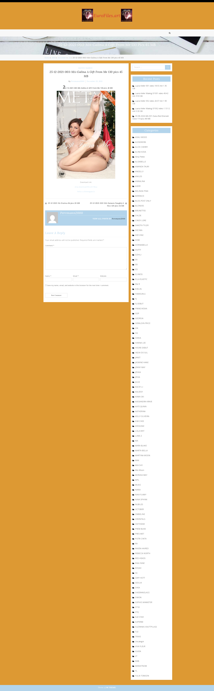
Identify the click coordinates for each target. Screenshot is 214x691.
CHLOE (138, 215)
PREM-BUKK (140, 529)
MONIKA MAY (141, 475)
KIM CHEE (139, 421)
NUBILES (139, 504)
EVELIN (138, 289)
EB (136, 264)
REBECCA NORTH (142, 553)
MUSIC (138, 485)
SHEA (137, 587)
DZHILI (138, 254)
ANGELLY (139, 171)
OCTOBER (139, 509)
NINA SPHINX (141, 499)
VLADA (138, 651)
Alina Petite (140, 157)
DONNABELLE (141, 245)
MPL (137, 480)
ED (136, 269)
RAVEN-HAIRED (85, 68)
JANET (138, 357)
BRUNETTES (140, 210)
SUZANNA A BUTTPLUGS (146, 627)
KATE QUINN (140, 406)
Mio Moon (139, 470)
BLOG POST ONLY (143, 201)
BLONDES (139, 206)
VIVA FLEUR (140, 646)
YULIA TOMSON (142, 676)
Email (76, 276)
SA (136, 573)
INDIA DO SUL (141, 352)
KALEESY (139, 392)
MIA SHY (139, 465)
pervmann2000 (77, 81)
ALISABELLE (140, 161)
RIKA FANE (140, 563)
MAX (137, 460)
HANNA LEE (140, 343)
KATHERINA (140, 411)
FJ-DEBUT (139, 303)
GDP (137, 313)
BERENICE (139, 196)
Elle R (137, 284)
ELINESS (139, 274)
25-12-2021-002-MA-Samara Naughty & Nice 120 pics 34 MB (107, 204)
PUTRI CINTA (141, 538)
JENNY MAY (140, 367)
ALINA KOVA (140, 152)
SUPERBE (139, 622)
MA (136, 441)
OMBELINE (140, 514)
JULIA (137, 382)
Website (103, 276)
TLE (136, 631)
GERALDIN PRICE (142, 323)
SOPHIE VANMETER (143, 602)
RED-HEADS (140, 558)
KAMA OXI (139, 396)
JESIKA (138, 372)
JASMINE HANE (141, 362)
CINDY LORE (140, 220)
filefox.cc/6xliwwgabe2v (86, 191)
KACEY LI (139, 387)
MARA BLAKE (141, 445)
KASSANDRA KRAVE (143, 401)
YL (136, 671)
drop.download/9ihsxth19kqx (86, 187)
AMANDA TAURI (142, 166)
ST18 (137, 607)
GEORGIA (139, 318)
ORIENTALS (140, 519)
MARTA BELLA (141, 450)
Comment (49, 245)
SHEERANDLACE (142, 592)
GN (136, 328)
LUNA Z (138, 436)
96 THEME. (111, 687)
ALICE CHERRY (141, 147)
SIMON (138, 597)
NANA (138, 489)
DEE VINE (139, 235)
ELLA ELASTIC (141, 279)
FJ (136, 299)
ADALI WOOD (141, 137)
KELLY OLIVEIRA (142, 416)
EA (136, 259)
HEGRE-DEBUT (141, 348)
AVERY (138, 186)
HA (136, 333)
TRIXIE (138, 636)
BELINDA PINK (141, 191)
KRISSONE (139, 426)
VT (136, 656)
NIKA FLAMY (140, 494)
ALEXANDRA (140, 142)
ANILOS (138, 176)
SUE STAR (139, 617)
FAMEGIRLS (140, 294)
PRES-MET (139, 534)
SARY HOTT (140, 578)
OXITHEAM (140, 524)
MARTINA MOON (142, 455)
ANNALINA (140, 181)
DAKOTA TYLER (141, 225)
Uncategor (139, 641)
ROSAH (138, 568)
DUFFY (138, 250)
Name (48, 276)
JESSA (137, 377)
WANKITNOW (141, 666)
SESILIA (138, 583)
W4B (137, 661)
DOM (137, 240)
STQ (137, 612)
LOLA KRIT (139, 431)
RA (136, 543)
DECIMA (138, 230)
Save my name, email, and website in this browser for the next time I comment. (78, 285)
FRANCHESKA (141, 308)
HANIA (138, 338)
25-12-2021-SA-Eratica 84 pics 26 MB (64, 203)
